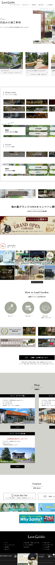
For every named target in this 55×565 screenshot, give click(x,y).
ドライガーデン (5, 70)
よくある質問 (49, 4)
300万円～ (38, 133)
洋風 (14, 108)
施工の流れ (41, 4)
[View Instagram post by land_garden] (13, 264)
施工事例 (34, 4)
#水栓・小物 (43, 74)
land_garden (7, 251)
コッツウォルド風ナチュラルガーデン (35, 71)
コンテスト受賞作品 (28, 544)
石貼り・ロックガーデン (37, 102)
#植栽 (39, 74)
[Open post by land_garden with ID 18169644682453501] (7, 257)
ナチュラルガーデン (14, 102)
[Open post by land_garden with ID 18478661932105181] (37, 272)
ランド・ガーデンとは (14, 4)
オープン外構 (14, 154)
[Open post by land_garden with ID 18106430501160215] (7, 272)
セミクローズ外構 (36, 154)
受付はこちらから (7, 443)
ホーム (6, 542)
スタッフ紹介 (46, 549)
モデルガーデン (25, 4)
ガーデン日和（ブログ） (49, 544)
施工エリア (7, 549)
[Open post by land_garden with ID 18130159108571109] (22, 272)
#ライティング (17, 72)
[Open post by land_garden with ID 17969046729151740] (22, 257)
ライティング (37, 115)
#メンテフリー (11, 72)
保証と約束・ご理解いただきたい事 (31, 542)
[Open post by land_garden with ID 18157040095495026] (37, 257)
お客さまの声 (46, 542)
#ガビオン (5, 72)
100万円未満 (38, 128)
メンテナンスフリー (14, 115)
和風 (37, 108)
